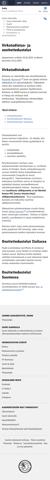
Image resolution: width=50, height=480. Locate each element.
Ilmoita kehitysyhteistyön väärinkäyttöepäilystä (22, 429)
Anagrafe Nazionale (11, 79)
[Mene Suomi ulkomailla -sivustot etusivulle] (4, 3)
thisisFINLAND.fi (9, 420)
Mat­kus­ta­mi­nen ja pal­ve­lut (17, 27)
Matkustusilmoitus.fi (10, 424)
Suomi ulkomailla (9, 18)
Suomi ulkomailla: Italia (16, 21)
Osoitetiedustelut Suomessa (20, 122)
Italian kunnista (16, 211)
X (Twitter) (6, 388)
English (44, 3)
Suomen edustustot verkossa (17, 440)
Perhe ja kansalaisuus (15, 30)
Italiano (27, 3)
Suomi (9, 24)
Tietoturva (17, 443)
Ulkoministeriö (8, 411)
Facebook (6, 384)
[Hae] (40, 8)
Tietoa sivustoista (38, 440)
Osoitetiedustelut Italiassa (19, 119)
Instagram (6, 397)
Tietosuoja (7, 443)
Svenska (36, 3)
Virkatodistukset (14, 115)
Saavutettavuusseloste (32, 443)
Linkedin (5, 393)
